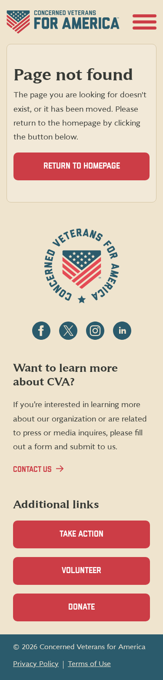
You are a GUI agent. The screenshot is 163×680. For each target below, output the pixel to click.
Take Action (81, 534)
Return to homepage (81, 166)
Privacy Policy (36, 664)
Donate (96, 612)
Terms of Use (89, 664)
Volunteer (96, 576)
